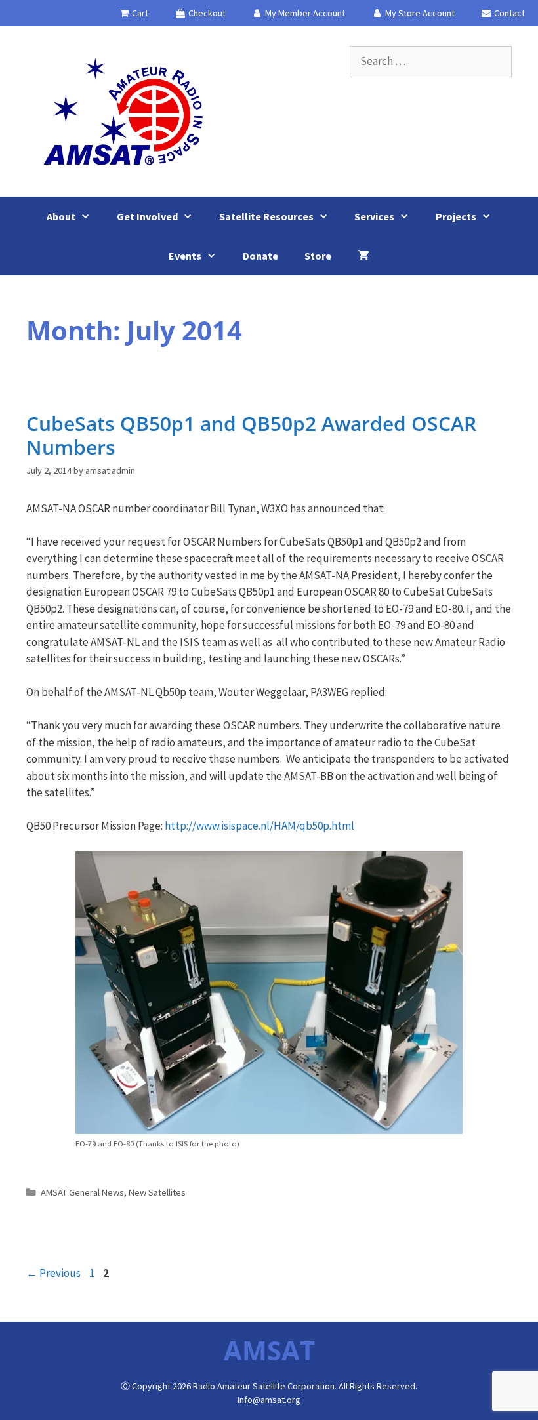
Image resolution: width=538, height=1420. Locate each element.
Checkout (206, 13)
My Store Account (419, 13)
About (61, 216)
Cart (139, 13)
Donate (260, 255)
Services (374, 216)
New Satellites (157, 1192)
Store (317, 255)
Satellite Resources (266, 216)
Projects (456, 216)
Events (185, 255)
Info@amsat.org (269, 1400)
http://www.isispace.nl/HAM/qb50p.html (259, 826)
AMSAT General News (82, 1192)
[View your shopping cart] (363, 255)
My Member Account (304, 13)
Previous (53, 1273)
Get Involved (147, 216)
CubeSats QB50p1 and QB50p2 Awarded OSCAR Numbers (251, 435)
